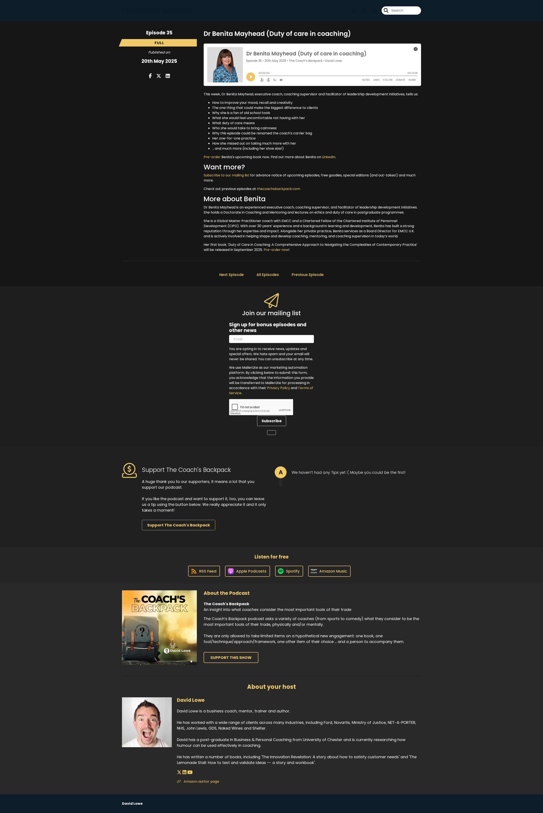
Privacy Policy (278, 387)
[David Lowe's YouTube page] (190, 772)
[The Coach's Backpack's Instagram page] (361, 10)
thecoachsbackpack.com (278, 188)
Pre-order (212, 157)
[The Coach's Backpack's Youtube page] (372, 10)
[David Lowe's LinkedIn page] (184, 772)
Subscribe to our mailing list (226, 175)
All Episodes (267, 274)
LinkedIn (328, 157)
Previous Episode (308, 274)
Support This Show (231, 657)
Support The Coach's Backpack (178, 525)
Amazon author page (201, 781)
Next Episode (231, 274)
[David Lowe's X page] (179, 772)
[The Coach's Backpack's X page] (353, 10)
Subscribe (272, 420)
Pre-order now (276, 249)
